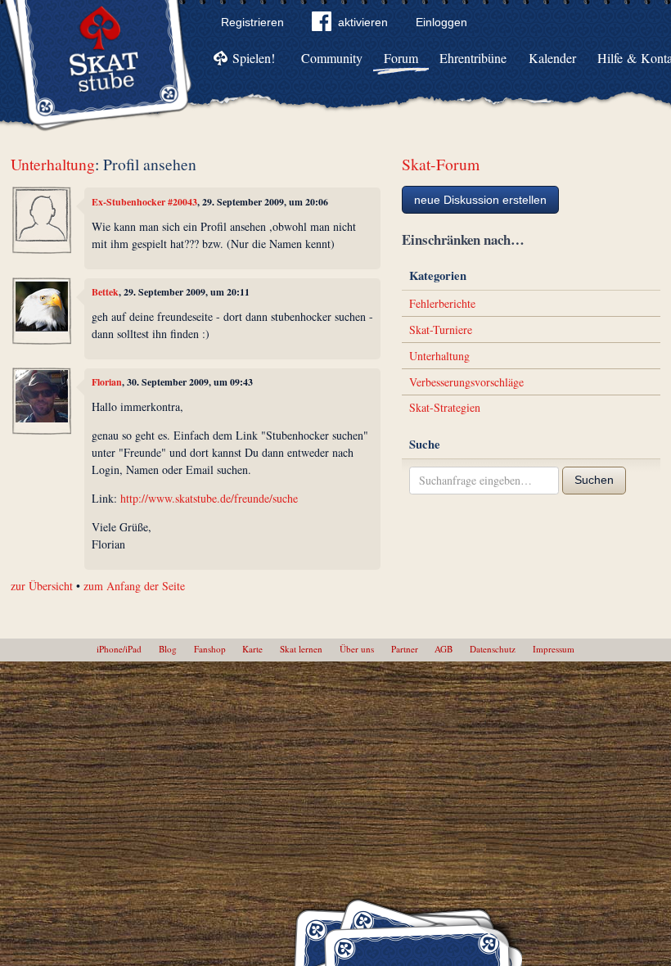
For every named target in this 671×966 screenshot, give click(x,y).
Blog (168, 649)
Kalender (552, 57)
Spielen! (253, 57)
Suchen (594, 479)
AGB (444, 649)
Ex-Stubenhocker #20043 (144, 202)
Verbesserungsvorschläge (466, 382)
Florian (107, 382)
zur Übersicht (42, 586)
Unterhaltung (53, 164)
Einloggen (441, 22)
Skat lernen (301, 649)
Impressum (553, 649)
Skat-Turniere (440, 329)
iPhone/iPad (119, 649)
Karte (252, 649)
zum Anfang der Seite (134, 586)
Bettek (105, 292)
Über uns (357, 649)
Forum (401, 57)
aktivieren (363, 22)
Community (332, 57)
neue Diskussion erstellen (480, 199)
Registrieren (252, 22)
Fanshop (210, 649)
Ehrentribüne (473, 57)
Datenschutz (493, 649)
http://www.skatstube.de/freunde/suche (209, 498)
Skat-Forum (441, 164)
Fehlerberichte (442, 303)
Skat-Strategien (444, 407)
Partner (404, 649)
